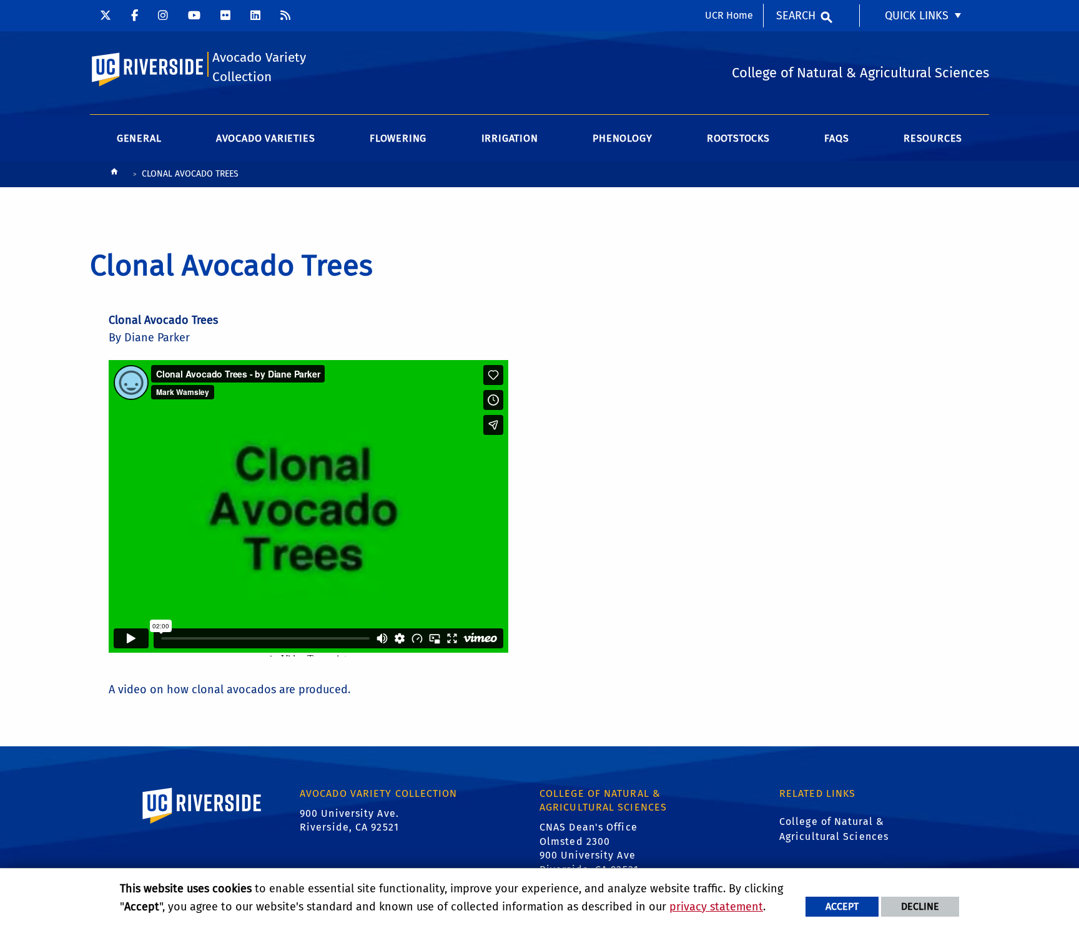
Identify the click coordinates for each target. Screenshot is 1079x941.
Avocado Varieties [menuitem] (265, 138)
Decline (920, 906)
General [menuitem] (139, 138)
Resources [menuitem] (933, 138)
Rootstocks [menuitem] (738, 138)
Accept (842, 906)
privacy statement (716, 907)
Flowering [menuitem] (398, 138)
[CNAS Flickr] (225, 15)
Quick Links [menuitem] (916, 15)
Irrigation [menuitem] (509, 138)
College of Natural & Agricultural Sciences (834, 829)
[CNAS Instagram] (163, 15)
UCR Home (729, 15)
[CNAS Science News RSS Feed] (285, 15)
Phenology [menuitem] (622, 138)
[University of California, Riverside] (202, 823)
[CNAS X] (105, 15)
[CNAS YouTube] (194, 15)
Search (795, 15)
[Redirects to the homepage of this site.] (114, 174)
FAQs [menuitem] (836, 138)
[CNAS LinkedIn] (255, 15)
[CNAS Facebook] (134, 15)
